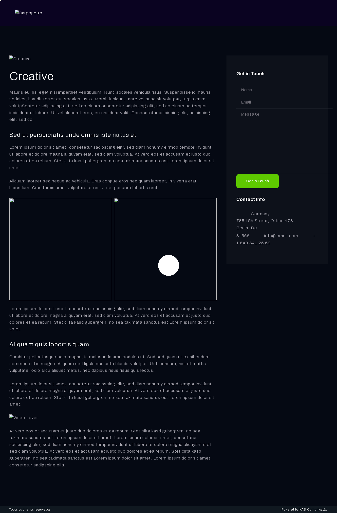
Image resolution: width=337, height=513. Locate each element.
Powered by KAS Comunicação (304, 509)
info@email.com (281, 235)
